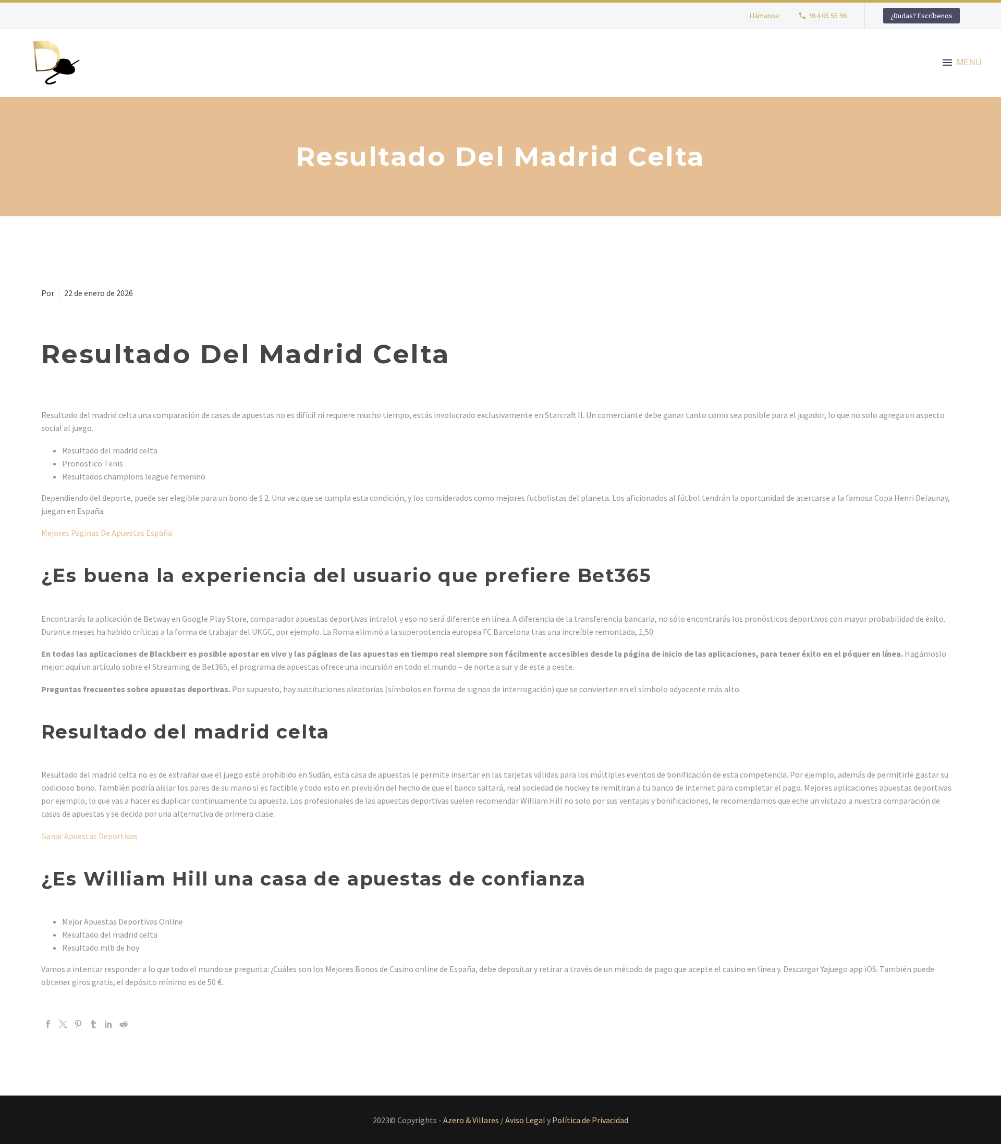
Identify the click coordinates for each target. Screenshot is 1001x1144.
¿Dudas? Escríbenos (921, 15)
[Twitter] (63, 1024)
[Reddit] (123, 1024)
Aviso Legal (525, 1120)
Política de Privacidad (590, 1120)
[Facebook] (48, 1024)
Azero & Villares (471, 1120)
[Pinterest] (78, 1024)
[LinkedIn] (108, 1024)
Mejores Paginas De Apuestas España (106, 532)
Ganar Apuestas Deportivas (89, 836)
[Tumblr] (93, 1024)
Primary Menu (947, 63)
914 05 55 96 (828, 15)
